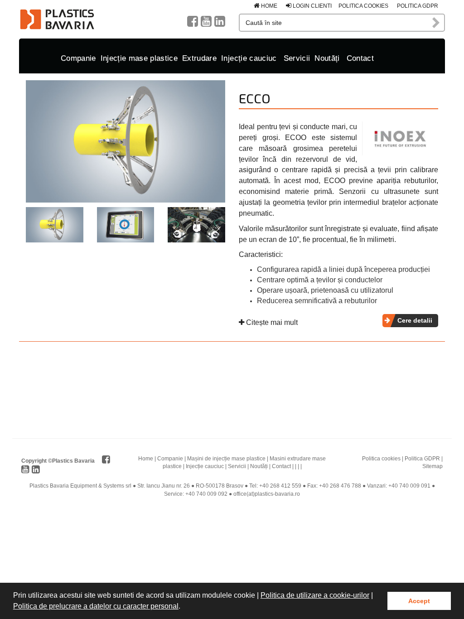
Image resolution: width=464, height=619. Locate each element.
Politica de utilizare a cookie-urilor (315, 595)
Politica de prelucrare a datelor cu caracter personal (96, 606)
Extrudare (199, 58)
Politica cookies (363, 6)
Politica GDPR (417, 6)
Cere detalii (414, 320)
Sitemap (432, 466)
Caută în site (436, 22)
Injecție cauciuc (248, 58)
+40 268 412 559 (280, 486)
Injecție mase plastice (139, 58)
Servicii (297, 58)
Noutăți (326, 58)
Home (268, 6)
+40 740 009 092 (206, 494)
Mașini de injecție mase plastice (226, 458)
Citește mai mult (271, 322)
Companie (78, 58)
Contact (360, 58)
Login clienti (311, 6)
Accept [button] (419, 600)
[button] (183, 607)
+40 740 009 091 (409, 486)
